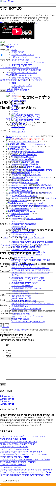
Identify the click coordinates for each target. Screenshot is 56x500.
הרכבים (14, 98)
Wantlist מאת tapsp (20, 208)
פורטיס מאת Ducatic (20, 152)
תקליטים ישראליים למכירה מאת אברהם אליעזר (32, 303)
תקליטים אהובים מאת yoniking (25, 293)
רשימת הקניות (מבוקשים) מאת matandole (30, 244)
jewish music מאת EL (21, 298)
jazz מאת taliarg (18, 177)
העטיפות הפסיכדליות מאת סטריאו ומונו (28, 144)
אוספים (14, 113)
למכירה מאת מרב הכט (21, 296)
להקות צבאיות (17, 103)
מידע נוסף (10, 47)
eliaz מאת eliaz (18, 218)
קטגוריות (9, 90)
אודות (14, 49)
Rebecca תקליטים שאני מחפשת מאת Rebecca (32, 242)
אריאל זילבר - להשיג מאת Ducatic (26, 254)
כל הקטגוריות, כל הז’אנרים (23, 116)
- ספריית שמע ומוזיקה (17, 444)
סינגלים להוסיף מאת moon (23, 211)
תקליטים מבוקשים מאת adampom (26, 288)
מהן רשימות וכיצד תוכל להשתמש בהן (27, 139)
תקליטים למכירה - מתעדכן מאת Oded (28, 280)
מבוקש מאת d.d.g (19, 236)
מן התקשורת (17, 88)
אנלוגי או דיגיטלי (18, 80)
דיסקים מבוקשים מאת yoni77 (24, 283)
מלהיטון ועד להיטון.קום (21, 85)
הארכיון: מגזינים (18, 124)
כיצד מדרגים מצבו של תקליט (24, 72)
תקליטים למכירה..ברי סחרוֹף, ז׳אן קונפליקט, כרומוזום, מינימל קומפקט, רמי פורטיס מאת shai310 (30, 272)
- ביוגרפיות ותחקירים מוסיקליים (18, 462)
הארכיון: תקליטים (19, 121)
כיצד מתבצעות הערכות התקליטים (26, 70)
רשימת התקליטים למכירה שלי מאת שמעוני (30, 267)
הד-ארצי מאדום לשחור (21, 75)
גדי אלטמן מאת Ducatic (22, 149)
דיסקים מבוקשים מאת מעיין (23, 234)
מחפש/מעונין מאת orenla (22, 257)
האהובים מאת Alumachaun (23, 224)
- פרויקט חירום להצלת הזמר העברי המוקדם (22, 436)
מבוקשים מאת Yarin (20, 306)
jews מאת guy (17, 183)
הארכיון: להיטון (18, 131)
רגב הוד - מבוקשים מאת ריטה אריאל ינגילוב (30, 260)
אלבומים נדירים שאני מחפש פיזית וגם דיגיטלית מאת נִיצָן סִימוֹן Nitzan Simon (31, 194)
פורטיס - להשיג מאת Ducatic (24, 154)
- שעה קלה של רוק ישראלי (14, 457)
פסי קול (14, 108)
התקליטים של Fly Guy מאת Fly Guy (28, 321)
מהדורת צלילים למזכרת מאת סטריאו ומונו (29, 185)
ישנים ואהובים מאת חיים (22, 285)
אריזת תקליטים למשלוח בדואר (24, 67)
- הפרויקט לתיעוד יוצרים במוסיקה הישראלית (25, 459)
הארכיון (9, 119)
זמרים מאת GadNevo (21, 175)
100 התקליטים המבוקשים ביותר (25, 57)
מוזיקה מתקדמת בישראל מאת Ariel (27, 203)
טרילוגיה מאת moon (20, 213)
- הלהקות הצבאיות (14, 446)
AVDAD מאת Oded (20, 172)
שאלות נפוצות (17, 52)
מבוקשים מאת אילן (19, 290)
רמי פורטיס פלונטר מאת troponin (26, 308)
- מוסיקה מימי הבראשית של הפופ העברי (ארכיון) (26, 469)
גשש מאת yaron (18, 147)
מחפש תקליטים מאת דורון (22, 265)
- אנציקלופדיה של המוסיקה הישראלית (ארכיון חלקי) (25, 475)
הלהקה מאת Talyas (20, 319)
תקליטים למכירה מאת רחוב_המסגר (27, 316)
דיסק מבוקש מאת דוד (20, 239)
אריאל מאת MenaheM (21, 180)
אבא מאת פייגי (17, 221)
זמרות (14, 93)
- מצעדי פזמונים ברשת (13, 439)
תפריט (5, 326)
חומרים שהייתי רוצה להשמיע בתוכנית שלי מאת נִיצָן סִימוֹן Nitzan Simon (32, 189)
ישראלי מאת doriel (19, 165)
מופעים (14, 106)
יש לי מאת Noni (18, 226)
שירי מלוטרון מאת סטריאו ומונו (25, 141)
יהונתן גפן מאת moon (20, 216)
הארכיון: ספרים (18, 126)
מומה (13, 83)
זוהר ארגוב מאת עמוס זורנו (23, 311)
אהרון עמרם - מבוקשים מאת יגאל (26, 247)
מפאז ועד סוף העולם (20, 60)
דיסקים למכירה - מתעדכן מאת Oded (27, 278)
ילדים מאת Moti (18, 262)
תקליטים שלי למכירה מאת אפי (24, 249)
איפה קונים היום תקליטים (22, 54)
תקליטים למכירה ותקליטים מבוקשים (27, 62)
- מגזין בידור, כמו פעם (14, 449)
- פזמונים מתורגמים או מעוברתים (18, 441)
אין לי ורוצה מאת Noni (21, 229)
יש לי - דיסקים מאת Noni (22, 231)
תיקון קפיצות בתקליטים (21, 65)
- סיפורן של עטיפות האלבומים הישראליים (23, 454)
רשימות (9, 136)
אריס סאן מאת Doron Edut (23, 301)
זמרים (14, 95)
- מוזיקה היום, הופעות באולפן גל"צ (21, 451)
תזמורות (15, 111)
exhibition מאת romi (20, 313)
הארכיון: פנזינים (18, 129)
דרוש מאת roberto (19, 167)
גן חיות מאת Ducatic (20, 157)
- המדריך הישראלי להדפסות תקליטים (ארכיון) (25, 472)
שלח (3, 385)
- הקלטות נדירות (10, 467)
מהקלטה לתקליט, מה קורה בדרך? (26, 77)
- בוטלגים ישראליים (13, 464)
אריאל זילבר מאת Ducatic (22, 159)
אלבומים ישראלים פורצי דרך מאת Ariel (28, 206)
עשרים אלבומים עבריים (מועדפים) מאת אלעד (31, 170)
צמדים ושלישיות (18, 101)
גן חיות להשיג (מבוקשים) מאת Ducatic (28, 252)
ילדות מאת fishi (18, 162)
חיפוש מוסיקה (12, 44)
